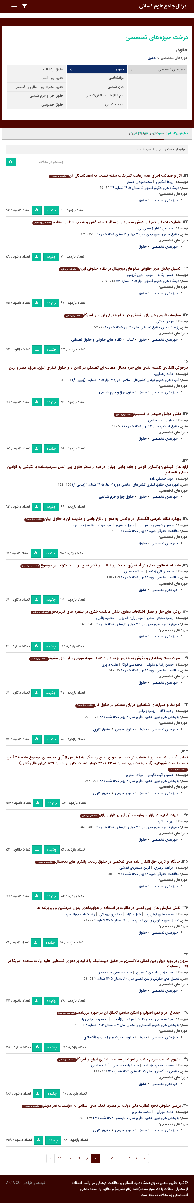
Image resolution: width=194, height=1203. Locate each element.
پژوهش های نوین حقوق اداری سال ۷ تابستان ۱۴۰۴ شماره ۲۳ (136, 1118)
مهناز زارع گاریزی (131, 618)
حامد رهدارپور (164, 374)
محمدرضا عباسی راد (94, 1019)
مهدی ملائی (165, 321)
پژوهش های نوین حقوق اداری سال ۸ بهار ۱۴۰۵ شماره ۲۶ (139, 717)
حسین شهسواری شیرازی (156, 525)
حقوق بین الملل (52, 78)
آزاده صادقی (99, 1065)
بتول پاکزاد (133, 914)
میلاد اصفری (134, 775)
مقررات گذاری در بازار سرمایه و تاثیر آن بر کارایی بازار (131, 815)
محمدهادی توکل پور (159, 914)
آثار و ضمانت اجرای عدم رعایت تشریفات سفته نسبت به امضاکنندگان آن (116, 176)
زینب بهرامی (146, 711)
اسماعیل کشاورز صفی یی (156, 228)
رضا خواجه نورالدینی (80, 914)
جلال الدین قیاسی (161, 420)
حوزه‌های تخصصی (174, 58)
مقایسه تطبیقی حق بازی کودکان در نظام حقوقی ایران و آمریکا (123, 315)
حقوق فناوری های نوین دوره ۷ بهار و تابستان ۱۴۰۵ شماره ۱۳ (137, 234)
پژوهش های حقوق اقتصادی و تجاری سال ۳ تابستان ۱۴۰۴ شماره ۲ (132, 1025)
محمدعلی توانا (132, 664)
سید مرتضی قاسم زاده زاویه (92, 525)
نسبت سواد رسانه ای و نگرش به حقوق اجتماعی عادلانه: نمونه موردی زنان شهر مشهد (106, 658)
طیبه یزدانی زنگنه (161, 571)
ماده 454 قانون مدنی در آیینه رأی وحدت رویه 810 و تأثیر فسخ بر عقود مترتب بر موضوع (101, 565)
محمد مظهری (141, 1112)
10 (70, 1158)
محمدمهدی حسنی (138, 182)
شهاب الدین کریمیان (139, 275)
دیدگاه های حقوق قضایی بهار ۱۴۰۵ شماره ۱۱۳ (147, 281)
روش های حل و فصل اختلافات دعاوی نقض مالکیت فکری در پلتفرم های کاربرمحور (107, 612)
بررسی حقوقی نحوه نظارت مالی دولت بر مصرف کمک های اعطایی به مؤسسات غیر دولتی (102, 1106)
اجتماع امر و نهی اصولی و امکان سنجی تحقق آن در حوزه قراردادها (119, 1013)
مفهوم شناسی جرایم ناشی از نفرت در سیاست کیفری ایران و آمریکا (119, 1059)
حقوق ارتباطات (53, 69)
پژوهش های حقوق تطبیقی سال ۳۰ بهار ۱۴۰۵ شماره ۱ (142, 327)
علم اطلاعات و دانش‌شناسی (105, 95)
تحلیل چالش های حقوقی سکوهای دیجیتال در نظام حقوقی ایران (120, 269)
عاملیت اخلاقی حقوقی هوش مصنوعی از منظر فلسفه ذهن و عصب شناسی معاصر (107, 222)
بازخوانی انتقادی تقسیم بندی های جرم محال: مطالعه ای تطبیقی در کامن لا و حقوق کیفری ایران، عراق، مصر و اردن (98, 368)
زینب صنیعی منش (160, 618)
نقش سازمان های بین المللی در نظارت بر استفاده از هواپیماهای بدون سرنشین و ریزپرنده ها (108, 908)
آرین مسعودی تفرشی (134, 867)
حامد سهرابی (164, 1112)
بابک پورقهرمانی (110, 914)
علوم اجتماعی (114, 104)
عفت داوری (110, 664)
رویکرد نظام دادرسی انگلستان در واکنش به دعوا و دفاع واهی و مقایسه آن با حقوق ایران (103, 519)
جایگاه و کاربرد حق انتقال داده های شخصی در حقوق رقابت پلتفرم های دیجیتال (108, 862)
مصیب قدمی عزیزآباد (158, 1065)
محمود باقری (105, 618)
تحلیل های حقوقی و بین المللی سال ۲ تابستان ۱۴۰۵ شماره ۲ (136, 920)
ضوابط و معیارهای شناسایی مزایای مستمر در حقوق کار (128, 705)
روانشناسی (116, 77)
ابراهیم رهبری (164, 867)
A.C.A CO (13, 1183)
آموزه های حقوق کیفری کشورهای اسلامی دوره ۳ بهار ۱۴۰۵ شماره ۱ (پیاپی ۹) (125, 380)
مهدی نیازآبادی (123, 1019)
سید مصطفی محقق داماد (156, 1019)
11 (60, 1158)
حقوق (120, 69)
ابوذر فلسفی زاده (162, 478)
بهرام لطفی (166, 821)
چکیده (51, 210)
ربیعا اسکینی (165, 182)
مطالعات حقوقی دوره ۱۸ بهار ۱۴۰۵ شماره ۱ (150, 531)
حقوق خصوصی (52, 104)
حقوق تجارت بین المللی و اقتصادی (38, 87)
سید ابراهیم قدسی (126, 1065)
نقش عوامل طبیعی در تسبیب (148, 414)
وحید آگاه (167, 711)
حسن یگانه (166, 275)
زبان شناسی (116, 86)
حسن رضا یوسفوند (160, 664)
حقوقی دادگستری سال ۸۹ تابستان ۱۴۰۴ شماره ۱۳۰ (143, 1071)
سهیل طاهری (125, 525)
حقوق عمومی (124, 729)
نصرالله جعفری (134, 571)
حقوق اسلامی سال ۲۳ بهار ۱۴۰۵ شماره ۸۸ (150, 426)
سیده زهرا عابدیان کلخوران (155, 972)
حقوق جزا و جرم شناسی (46, 95)
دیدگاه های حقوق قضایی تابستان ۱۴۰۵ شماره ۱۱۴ (144, 188)
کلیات (130, 339)
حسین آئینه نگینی (161, 775)
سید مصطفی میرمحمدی (114, 972)
